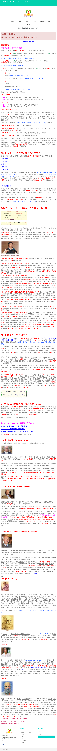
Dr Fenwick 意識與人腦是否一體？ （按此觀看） (14, 426)
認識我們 (12, 21)
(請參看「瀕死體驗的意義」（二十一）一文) (13, 65)
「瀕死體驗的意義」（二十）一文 (30, 58)
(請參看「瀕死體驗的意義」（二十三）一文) (17, 89)
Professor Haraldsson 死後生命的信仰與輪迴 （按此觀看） (17, 431)
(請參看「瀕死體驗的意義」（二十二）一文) (31, 78)
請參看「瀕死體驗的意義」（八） (10, 58)
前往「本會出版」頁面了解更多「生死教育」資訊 (13, 721)
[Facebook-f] (3, 744)
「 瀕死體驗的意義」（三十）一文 (13, 174)
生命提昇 (34, 21)
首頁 (6, 21)
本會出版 (26, 21)
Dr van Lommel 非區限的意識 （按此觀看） (13, 429)
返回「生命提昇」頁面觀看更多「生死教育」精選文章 (14, 719)
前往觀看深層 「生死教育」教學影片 (10, 724)
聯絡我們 (49, 21)
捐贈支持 (28, 24)
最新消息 (20, 21)
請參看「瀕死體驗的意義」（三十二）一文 (24, 201)
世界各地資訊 (42, 21)
